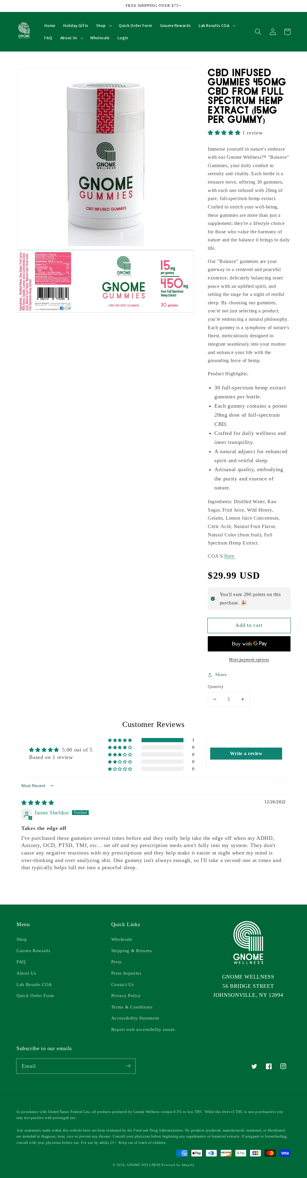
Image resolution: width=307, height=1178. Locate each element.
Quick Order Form (35, 995)
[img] (37, 803)
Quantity (216, 686)
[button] (103, 25)
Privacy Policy (126, 995)
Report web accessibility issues (143, 1029)
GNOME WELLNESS (144, 1165)
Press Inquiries (126, 973)
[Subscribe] (128, 1066)
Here (230, 556)
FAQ (21, 961)
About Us (26, 973)
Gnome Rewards (33, 950)
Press (116, 961)
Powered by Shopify (178, 1165)
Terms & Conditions (132, 1006)
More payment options (249, 659)
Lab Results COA (34, 984)
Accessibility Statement (135, 1017)
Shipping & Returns (131, 950)
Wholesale (122, 939)
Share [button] (221, 674)
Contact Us (122, 984)
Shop (21, 939)
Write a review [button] (246, 753)
